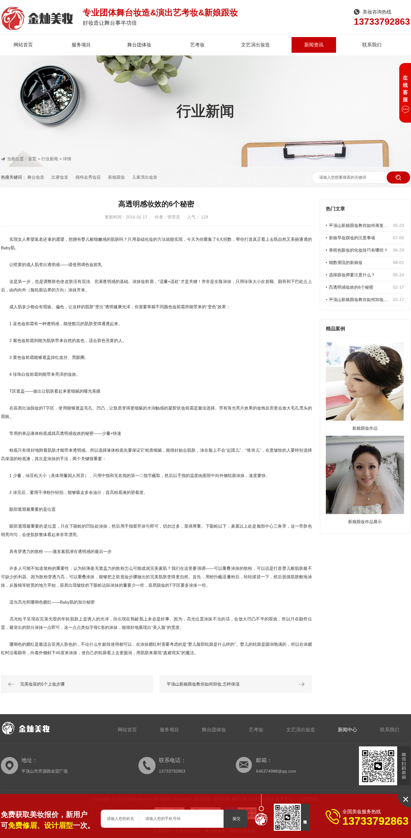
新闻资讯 (313, 44)
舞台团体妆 (139, 44)
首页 (32, 158)
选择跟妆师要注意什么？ (352, 274)
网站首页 (23, 44)
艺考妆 (197, 44)
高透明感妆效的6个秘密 (351, 287)
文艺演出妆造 (255, 44)
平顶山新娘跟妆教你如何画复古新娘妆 (359, 225)
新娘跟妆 (116, 177)
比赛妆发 (59, 177)
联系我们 (372, 44)
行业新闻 (49, 158)
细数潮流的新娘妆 (346, 262)
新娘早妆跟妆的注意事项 (352, 237)
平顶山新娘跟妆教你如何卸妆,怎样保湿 (359, 299)
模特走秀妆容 (88, 177)
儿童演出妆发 (144, 177)
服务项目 (81, 44)
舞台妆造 (35, 177)
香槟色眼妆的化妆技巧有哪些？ (358, 250)
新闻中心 (347, 729)
